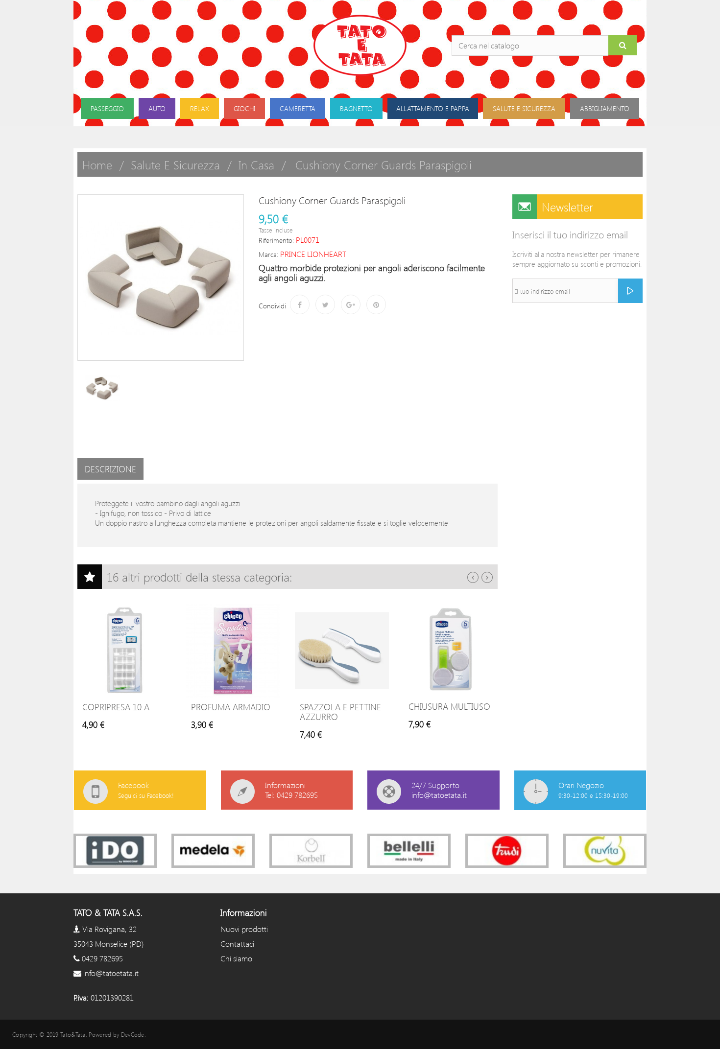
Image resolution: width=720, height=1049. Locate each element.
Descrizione (110, 469)
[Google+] (350, 304)
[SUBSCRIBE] (630, 291)
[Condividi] (300, 304)
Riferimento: (276, 240)
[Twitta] (325, 304)
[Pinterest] (376, 304)
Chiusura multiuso (449, 706)
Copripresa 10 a (115, 707)
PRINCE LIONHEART (313, 254)
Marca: (268, 254)
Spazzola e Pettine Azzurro (340, 712)
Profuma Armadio (230, 707)
